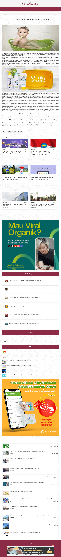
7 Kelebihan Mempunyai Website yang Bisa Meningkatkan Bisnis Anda (14, 152)
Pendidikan (5, 202)
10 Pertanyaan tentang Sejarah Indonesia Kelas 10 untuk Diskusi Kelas (23, 506)
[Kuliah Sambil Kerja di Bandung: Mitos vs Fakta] (15, 200)
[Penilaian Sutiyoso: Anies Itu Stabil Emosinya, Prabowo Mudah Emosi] (7, 289)
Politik (29, 338)
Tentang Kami (30, 545)
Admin (37, 22)
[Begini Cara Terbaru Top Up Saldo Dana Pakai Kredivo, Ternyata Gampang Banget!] (7, 298)
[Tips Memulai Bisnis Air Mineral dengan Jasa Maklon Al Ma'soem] (15, 171)
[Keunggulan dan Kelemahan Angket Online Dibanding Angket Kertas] (43, 173)
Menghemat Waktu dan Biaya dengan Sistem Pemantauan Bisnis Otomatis (21, 374)
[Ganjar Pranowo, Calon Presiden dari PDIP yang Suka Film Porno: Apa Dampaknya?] (7, 315)
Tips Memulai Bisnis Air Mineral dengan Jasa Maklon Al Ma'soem (15, 178)
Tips (4, 149)
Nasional (46, 338)
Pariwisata (15, 338)
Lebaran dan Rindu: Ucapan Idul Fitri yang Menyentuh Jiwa (21, 491)
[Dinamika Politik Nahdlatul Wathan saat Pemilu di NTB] (7, 446)
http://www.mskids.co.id (16, 125)
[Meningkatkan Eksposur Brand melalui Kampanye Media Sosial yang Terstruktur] (7, 533)
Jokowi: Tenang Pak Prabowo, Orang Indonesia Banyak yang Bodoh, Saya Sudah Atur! (25, 280)
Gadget (33, 338)
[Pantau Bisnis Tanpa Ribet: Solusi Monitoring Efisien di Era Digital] (5, 361)
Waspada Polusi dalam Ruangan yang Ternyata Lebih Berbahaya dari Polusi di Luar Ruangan (27, 451)
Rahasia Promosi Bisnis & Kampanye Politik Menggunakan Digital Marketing (30, 554)
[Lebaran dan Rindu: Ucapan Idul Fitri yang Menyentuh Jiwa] (7, 492)
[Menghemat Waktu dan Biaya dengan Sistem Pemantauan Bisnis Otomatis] (5, 375)
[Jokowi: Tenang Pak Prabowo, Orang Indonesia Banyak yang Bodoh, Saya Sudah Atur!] (7, 280)
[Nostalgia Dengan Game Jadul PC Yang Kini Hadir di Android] (7, 306)
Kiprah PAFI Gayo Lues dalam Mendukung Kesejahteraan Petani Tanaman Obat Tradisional (41, 153)
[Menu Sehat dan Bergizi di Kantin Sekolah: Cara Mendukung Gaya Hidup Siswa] (7, 470)
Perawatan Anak (53, 93)
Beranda (30, 543)
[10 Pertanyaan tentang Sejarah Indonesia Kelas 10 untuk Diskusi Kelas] (7, 507)
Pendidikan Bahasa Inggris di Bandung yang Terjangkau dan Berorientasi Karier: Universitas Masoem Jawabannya (31, 515)
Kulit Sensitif (9, 131)
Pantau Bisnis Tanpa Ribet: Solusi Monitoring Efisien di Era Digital (19, 360)
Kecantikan (21, 338)
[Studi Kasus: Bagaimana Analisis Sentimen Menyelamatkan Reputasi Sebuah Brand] (5, 352)
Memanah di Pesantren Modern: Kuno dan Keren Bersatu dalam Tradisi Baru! (42, 204)
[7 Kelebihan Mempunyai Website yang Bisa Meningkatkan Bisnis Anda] (15, 145)
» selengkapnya (5, 154)
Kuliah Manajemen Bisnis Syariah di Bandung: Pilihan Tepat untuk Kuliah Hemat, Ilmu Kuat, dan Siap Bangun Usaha (31, 524)
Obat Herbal (33, 149)
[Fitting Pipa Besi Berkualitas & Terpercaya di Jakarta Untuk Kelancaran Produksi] (7, 323)
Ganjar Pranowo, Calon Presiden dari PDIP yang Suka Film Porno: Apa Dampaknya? (24, 314)
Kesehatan (41, 338)
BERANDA (5, 14)
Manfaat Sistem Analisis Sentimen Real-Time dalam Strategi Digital (19, 365)
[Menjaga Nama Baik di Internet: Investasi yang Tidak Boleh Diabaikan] (5, 371)
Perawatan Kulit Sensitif (18, 131)
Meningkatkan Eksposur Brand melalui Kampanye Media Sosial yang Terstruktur (25, 532)
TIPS (9, 14)
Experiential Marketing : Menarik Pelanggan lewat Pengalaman (22, 458)
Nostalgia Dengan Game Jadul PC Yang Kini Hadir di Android (20, 306)
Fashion (4, 338)
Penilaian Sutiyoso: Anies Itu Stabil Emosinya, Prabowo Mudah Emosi (22, 288)
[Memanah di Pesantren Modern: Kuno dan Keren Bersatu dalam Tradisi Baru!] (43, 198)
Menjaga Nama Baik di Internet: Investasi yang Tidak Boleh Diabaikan (19, 369)
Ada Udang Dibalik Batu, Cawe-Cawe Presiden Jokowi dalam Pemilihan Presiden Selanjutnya (27, 482)
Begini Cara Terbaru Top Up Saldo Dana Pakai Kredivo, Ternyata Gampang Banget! (24, 297)
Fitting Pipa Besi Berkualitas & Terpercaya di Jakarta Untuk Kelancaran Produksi (24, 323)
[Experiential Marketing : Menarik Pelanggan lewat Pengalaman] (7, 460)
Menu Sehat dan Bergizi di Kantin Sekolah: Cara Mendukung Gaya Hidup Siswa (25, 468)
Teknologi (4, 341)
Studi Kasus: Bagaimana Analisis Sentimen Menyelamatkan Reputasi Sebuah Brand (22, 351)
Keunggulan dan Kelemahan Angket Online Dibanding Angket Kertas (42, 178)
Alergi (4, 131)
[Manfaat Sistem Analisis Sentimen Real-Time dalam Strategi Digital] (5, 366)
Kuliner (25, 338)
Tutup (53, 546)
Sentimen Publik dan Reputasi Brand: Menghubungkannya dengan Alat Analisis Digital (23, 355)
